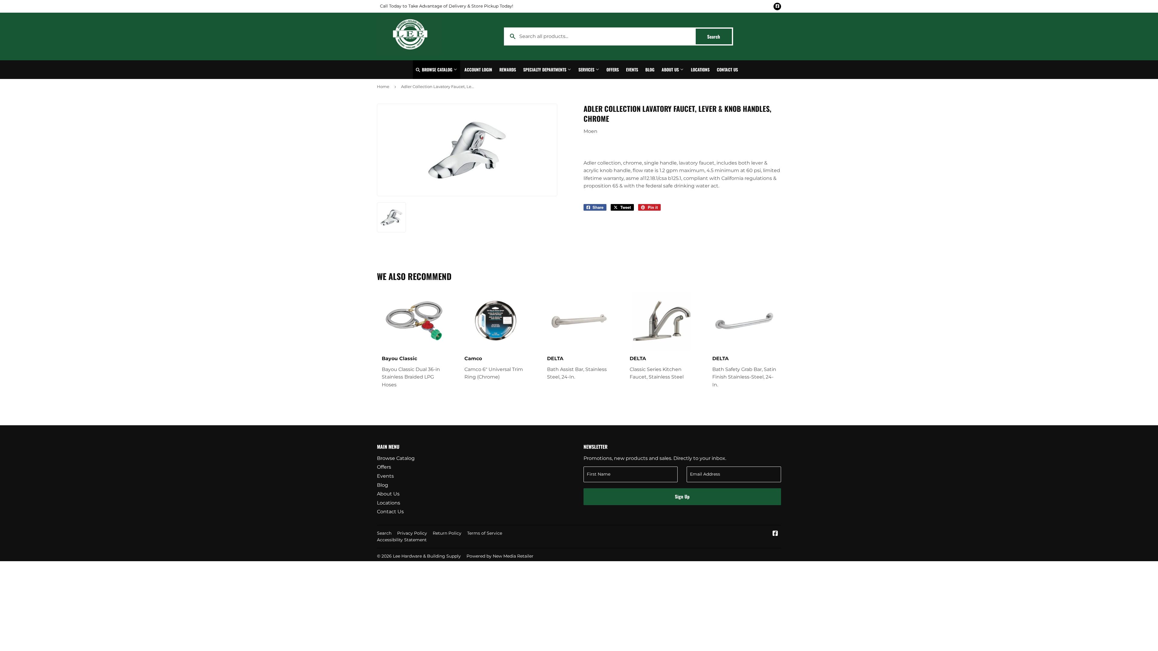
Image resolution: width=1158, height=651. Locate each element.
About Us (671, 69)
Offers (612, 69)
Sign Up (682, 496)
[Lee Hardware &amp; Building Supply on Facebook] (775, 534)
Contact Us (727, 69)
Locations (700, 69)
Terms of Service (484, 533)
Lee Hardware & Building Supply (427, 556)
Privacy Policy (412, 533)
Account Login (478, 69)
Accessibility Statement (402, 539)
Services (587, 69)
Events (632, 69)
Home (383, 86)
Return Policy (447, 533)
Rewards (507, 69)
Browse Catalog (437, 69)
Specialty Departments (545, 69)
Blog (649, 69)
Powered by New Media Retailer (500, 556)
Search (719, 36)
